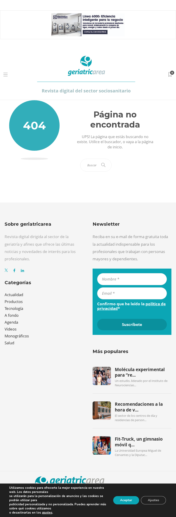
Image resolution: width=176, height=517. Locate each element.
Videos (10, 329)
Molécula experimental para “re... (140, 372)
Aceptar (126, 500)
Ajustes (153, 500)
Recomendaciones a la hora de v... (139, 406)
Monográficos (17, 336)
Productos (14, 301)
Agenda (11, 322)
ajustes (47, 513)
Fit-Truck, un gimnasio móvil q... (139, 441)
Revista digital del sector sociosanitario (86, 91)
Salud (9, 342)
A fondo (12, 315)
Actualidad (14, 294)
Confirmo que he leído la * (131, 306)
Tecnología (14, 308)
